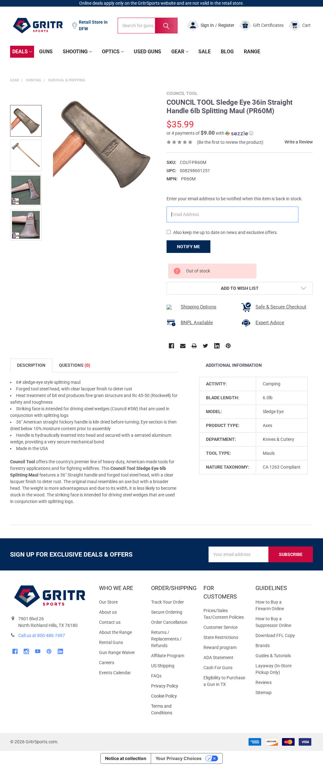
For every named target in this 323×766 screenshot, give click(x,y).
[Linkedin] (217, 346)
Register (226, 25)
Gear (177, 52)
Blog (227, 52)
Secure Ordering (166, 612)
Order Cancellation (169, 622)
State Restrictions (220, 637)
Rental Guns (111, 642)
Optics (111, 52)
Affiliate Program (167, 655)
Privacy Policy (172, 686)
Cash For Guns (217, 667)
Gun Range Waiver (117, 652)
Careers (106, 662)
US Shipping (162, 665)
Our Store (108, 602)
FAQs (156, 675)
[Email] (183, 346)
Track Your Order (167, 602)
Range (252, 52)
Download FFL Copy (275, 635)
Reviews (263, 682)
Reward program (220, 647)
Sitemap (263, 692)
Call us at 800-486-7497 (41, 635)
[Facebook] (171, 346)
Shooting (75, 52)
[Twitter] (205, 346)
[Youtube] (38, 651)
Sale (204, 52)
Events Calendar (115, 672)
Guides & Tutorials (273, 655)
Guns (46, 52)
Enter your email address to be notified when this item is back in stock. (234, 198)
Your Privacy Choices (179, 758)
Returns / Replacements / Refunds (166, 639)
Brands (262, 645)
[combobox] (148, 25)
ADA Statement (218, 657)
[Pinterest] (228, 346)
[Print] (194, 346)
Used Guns (147, 52)
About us (108, 612)
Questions (74, 365)
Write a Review (299, 141)
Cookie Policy (172, 696)
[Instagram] (26, 651)
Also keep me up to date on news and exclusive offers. (225, 232)
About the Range (115, 632)
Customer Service (220, 627)
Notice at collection (125, 758)
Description (31, 365)
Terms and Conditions (172, 709)
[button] (210, 133)
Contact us (109, 622)
